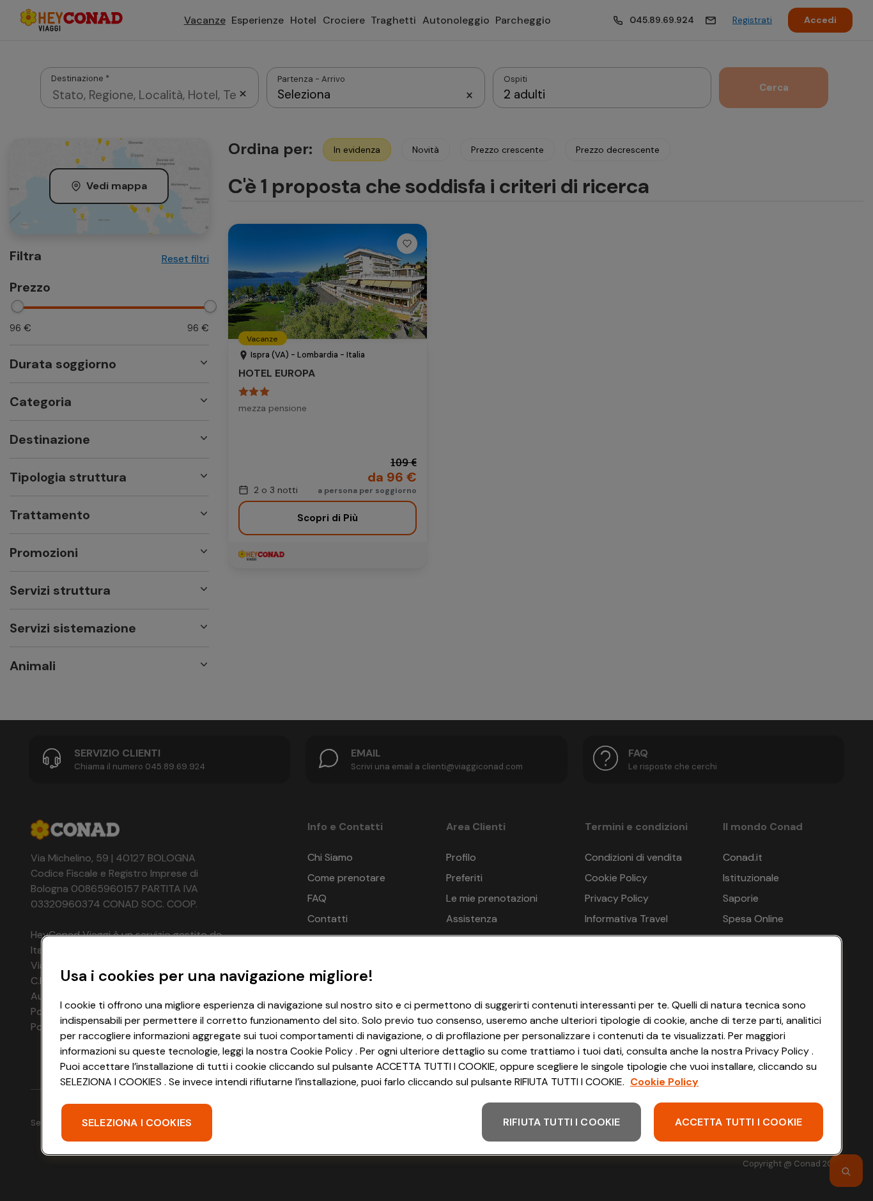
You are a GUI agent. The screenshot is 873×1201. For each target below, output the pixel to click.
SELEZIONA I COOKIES (137, 1122)
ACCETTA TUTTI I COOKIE (738, 1122)
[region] (441, 1045)
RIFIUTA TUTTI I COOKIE (562, 1122)
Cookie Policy (664, 1081)
